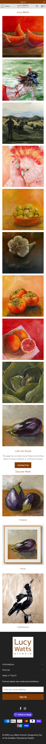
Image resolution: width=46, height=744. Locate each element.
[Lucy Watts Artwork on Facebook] (21, 708)
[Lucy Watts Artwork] (23, 6)
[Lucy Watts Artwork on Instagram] (25, 708)
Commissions (23, 601)
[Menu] (1, 6)
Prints (23, 547)
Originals (23, 498)
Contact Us (23, 465)
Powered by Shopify (25, 738)
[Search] (37, 6)
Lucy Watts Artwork (18, 735)
